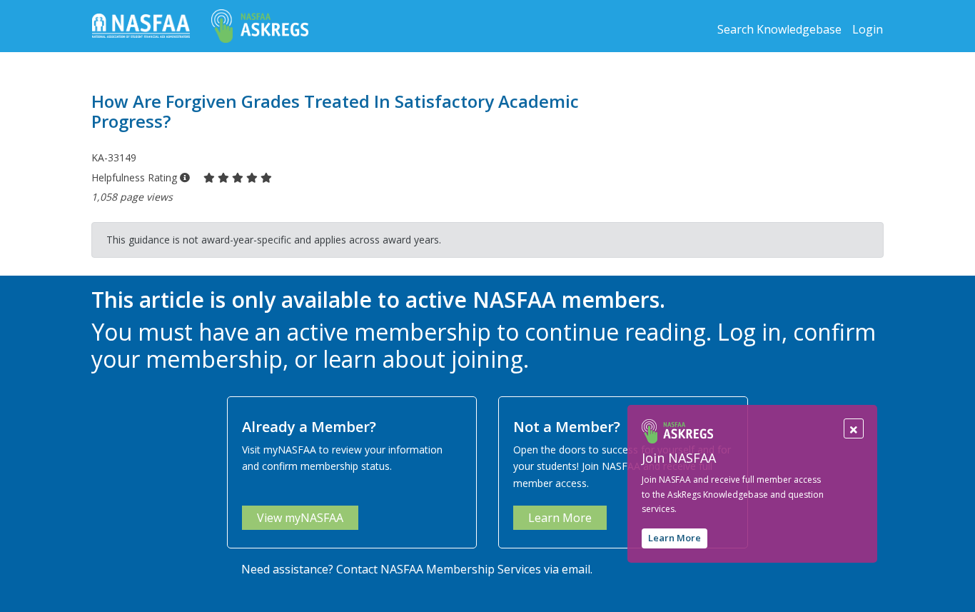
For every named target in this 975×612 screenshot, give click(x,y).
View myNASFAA (300, 518)
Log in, (752, 331)
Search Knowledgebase (779, 29)
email (576, 569)
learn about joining (423, 358)
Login (867, 29)
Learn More (674, 538)
